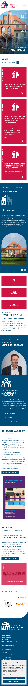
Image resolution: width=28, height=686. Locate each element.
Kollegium (9, 417)
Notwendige (8, 674)
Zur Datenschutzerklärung (9, 671)
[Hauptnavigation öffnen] (25, 4)
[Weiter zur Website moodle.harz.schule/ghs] (20, 604)
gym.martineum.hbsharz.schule (9, 641)
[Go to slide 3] (23, 597)
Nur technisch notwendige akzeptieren (14, 678)
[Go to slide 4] (25, 597)
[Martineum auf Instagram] (18, 62)
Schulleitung (10, 413)
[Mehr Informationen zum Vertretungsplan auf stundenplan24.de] (8, 604)
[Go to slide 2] (25, 270)
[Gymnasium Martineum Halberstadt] (9, 4)
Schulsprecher (11, 422)
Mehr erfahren (10, 472)
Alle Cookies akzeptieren (14, 681)
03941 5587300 (5, 640)
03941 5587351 (5, 652)
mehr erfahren (10, 559)
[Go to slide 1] (22, 270)
